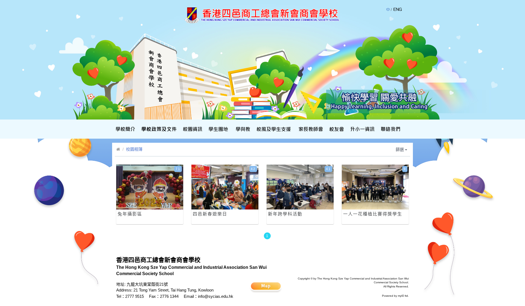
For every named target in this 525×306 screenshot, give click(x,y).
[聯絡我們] (390, 129)
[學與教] (242, 129)
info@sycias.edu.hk (215, 296)
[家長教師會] (310, 129)
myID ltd (403, 295)
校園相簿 (134, 149)
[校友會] (336, 129)
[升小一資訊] (362, 129)
